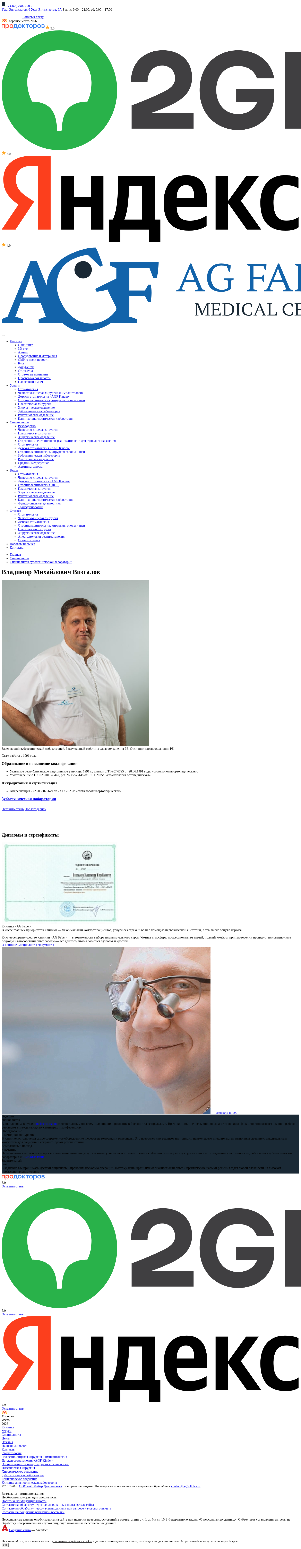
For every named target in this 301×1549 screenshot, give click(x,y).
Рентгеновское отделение (36, 415)
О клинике (25, 345)
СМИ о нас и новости (33, 359)
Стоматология (28, 389)
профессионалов (46, 1123)
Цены (6, 1438)
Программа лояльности (34, 378)
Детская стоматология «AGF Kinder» (44, 396)
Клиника (8, 1427)
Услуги (6, 1431)
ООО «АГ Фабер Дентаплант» (40, 1486)
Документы (26, 367)
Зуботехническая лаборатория (39, 411)
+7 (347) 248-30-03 (19, 6)
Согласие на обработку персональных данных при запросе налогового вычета (56, 1508)
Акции (23, 352)
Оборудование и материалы (37, 356)
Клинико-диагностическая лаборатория (45, 418)
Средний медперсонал (33, 463)
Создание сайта (20, 1530)
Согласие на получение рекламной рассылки (33, 1512)
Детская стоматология (33, 521)
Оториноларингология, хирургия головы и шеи (51, 400)
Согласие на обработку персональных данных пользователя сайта (48, 1504)
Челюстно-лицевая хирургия (38, 429)
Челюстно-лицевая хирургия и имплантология (50, 393)
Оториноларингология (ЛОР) (38, 485)
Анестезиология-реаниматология (41, 536)
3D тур (23, 348)
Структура (25, 370)
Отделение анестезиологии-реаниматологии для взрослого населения (67, 440)
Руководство (27, 426)
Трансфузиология (30, 507)
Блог (21, 363)
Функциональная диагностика (39, 503)
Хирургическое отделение (36, 407)
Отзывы (7, 1442)
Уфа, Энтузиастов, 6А (46, 9)
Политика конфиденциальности (24, 1501)
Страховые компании (33, 374)
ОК (5, 1545)
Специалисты (27, 944)
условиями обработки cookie (72, 1541)
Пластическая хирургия (34, 404)
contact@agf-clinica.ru (185, 1486)
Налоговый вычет (30, 381)
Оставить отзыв (29, 540)
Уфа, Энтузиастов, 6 (16, 9)
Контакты (8, 1449)
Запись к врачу (33, 17)
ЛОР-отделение (33, 1157)
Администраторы (30, 466)
